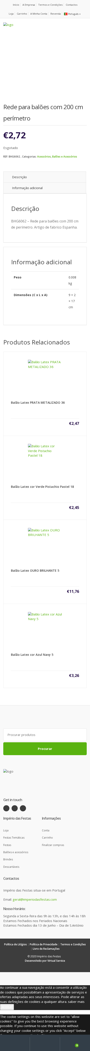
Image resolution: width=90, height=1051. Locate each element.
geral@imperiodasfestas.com (35, 899)
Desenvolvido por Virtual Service (45, 961)
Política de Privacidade (43, 944)
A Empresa (28, 4)
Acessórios (44, 156)
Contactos (71, 4)
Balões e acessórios (15, 852)
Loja (11, 13)
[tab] (45, 177)
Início (16, 4)
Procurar (45, 748)
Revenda (55, 13)
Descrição (19, 177)
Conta (45, 830)
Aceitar (7, 1007)
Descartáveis (11, 867)
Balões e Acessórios (64, 156)
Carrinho (22, 13)
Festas (7, 845)
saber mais (76, 1001)
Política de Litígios (15, 944)
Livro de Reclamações (46, 949)
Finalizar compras (53, 845)
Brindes (8, 859)
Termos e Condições (50, 4)
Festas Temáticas (13, 837)
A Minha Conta (38, 13)
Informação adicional (27, 188)
